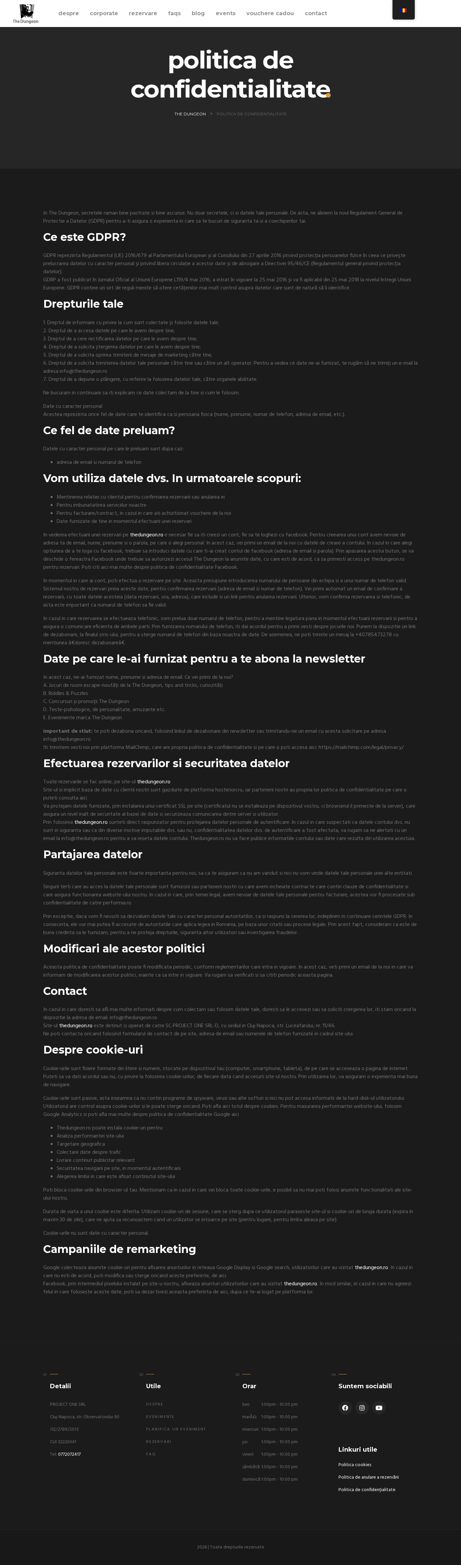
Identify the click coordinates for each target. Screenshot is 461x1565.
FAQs (174, 13)
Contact (316, 13)
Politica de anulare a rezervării (368, 1477)
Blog (198, 13)
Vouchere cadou (270, 13)
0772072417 (69, 1454)
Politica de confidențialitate (367, 1490)
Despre (68, 13)
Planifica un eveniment (176, 1429)
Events (226, 13)
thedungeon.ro (146, 535)
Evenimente (160, 1417)
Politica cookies (354, 1465)
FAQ (151, 1454)
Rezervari (158, 1441)
